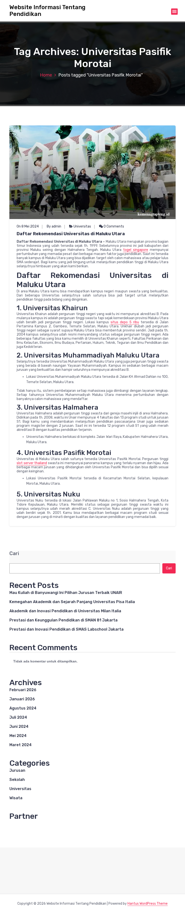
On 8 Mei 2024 (28, 226)
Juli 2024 (18, 717)
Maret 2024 (20, 745)
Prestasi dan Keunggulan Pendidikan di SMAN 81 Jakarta (63, 620)
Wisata (15, 798)
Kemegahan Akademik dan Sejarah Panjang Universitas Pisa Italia (72, 601)
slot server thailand (32, 463)
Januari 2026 (22, 699)
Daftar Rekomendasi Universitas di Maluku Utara (71, 233)
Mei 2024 (17, 735)
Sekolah (17, 779)
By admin (54, 226)
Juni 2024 (18, 726)
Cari (14, 553)
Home (46, 75)
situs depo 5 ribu (125, 322)
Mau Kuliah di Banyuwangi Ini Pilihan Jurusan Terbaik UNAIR (65, 592)
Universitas (82, 226)
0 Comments (113, 226)
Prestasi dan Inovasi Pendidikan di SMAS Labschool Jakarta (66, 629)
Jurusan (17, 770)
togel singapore (135, 250)
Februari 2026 (22, 690)
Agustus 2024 (22, 708)
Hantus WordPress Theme (147, 904)
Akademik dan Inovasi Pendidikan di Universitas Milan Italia (65, 611)
